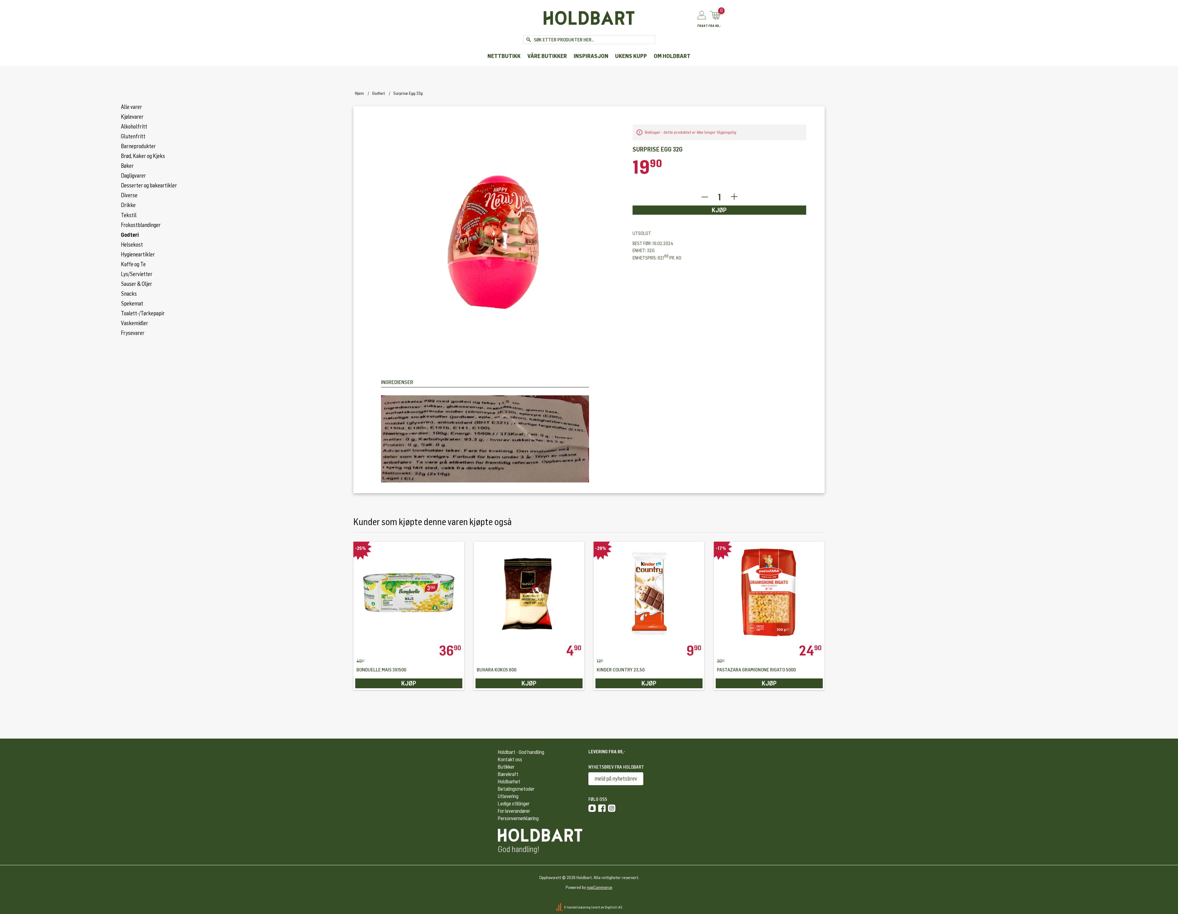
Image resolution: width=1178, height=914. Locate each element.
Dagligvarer (133, 175)
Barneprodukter (138, 146)
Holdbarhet (509, 782)
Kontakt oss (510, 759)
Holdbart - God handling (521, 752)
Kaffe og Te (133, 264)
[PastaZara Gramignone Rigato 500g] (769, 592)
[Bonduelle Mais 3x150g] (408, 592)
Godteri (130, 235)
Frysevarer (132, 333)
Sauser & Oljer (136, 284)
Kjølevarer (132, 116)
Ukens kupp (631, 56)
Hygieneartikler (138, 254)
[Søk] (528, 39)
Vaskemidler (134, 323)
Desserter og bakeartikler (149, 185)
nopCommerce (599, 887)
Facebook (602, 808)
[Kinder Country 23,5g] (648, 592)
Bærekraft (508, 774)
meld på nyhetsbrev (616, 778)
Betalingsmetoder (516, 789)
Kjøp (719, 210)
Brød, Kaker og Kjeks (143, 156)
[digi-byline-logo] (560, 907)
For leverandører (514, 811)
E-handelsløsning (577, 907)
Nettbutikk (504, 56)
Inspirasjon (591, 56)
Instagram (611, 808)
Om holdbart (672, 56)
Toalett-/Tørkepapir (143, 313)
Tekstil (129, 215)
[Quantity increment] (734, 197)
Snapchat (592, 808)
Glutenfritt (133, 136)
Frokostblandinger (141, 225)
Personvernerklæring (518, 818)
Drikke (128, 205)
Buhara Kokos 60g (497, 670)
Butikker (506, 767)
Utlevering (508, 796)
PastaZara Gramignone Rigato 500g (756, 670)
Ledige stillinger (513, 804)
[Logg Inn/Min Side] (702, 15)
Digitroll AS (613, 907)
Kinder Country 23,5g (621, 670)
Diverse (129, 195)
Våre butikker (547, 56)
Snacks (129, 293)
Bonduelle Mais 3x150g (381, 670)
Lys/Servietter (136, 274)
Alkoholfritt (134, 126)
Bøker (127, 166)
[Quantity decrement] (704, 197)
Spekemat (132, 303)
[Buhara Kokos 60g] (529, 592)
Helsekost (132, 244)
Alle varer (131, 107)
